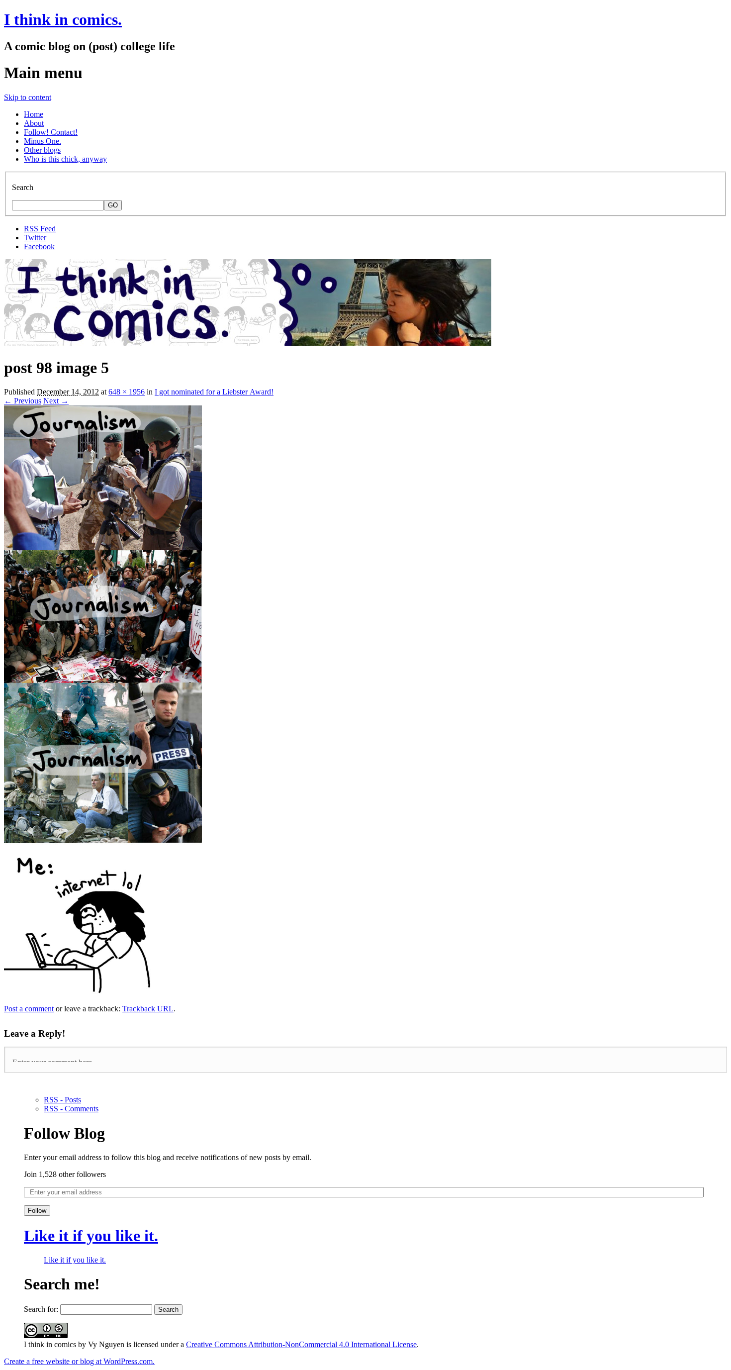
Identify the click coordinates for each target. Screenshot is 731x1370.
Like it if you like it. (91, 1236)
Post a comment (29, 1008)
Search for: (41, 1309)
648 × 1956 (126, 392)
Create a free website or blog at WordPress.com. (79, 1361)
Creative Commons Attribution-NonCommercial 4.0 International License (301, 1344)
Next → (56, 400)
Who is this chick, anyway (65, 159)
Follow (37, 1210)
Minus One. (42, 141)
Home (33, 114)
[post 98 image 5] (103, 999)
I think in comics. (63, 19)
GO (113, 205)
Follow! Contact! (51, 132)
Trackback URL (148, 1008)
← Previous (22, 400)
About (34, 123)
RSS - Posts (62, 1099)
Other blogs (42, 150)
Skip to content (27, 97)
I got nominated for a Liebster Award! (214, 392)
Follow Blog (64, 1133)
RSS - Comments (71, 1108)
